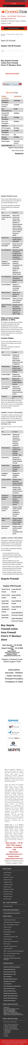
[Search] (26, 1)
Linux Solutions (8, 983)
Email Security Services (9, 955)
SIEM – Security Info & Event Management (14, 951)
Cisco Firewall (7, 874)
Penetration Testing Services (10, 946)
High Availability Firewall (9, 931)
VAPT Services (7, 943)
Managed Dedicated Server (10, 979)
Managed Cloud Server (9, 981)
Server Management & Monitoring (12, 986)
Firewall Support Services (10, 919)
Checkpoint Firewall (8, 877)
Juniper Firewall (7, 872)
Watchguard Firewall (8, 889)
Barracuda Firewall (8, 891)
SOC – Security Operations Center (12, 953)
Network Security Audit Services (11, 941)
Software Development (9, 988)
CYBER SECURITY (8, 948)
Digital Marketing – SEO (10, 974)
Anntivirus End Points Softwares (12, 967)
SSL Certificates (8, 976)
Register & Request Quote (10, 21)
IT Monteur (21, 1043)
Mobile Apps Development (10, 993)
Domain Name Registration (10, 998)
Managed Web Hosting (9, 969)
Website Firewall (7, 927)
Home (4, 34)
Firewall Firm (4, 1040)
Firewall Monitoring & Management (12, 922)
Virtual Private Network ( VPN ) (11, 936)
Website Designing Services (11, 995)
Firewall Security (11, 34)
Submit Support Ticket (12, 662)
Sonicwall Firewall (8, 894)
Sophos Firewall (7, 886)
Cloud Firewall (7, 929)
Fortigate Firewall (8, 882)
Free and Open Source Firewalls (12, 913)
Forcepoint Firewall (8, 884)
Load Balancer (7, 934)
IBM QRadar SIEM (8, 906)
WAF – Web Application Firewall (11, 924)
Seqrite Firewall (7, 898)
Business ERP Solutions (10, 991)
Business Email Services (10, 971)
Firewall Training (7, 939)
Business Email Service (9, 1000)
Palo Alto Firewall (8, 879)
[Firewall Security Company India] (14, 13)
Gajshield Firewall (8, 896)
